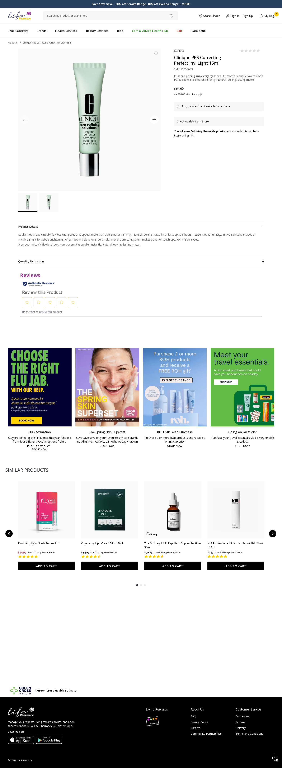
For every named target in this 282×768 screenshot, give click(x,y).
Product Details (28, 226)
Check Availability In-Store (193, 121)
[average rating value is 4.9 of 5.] (28, 556)
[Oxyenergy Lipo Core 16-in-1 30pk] (109, 509)
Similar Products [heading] (26, 470)
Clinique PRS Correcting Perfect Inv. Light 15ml (47, 42)
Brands (41, 31)
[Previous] (9, 533)
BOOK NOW (39, 449)
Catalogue (198, 31)
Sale (180, 31)
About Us (197, 709)
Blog (120, 31)
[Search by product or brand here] (171, 16)
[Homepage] (19, 15)
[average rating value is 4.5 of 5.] (91, 556)
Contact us (242, 716)
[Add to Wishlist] (156, 53)
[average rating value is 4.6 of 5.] (154, 556)
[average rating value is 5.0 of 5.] (217, 556)
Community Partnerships (206, 733)
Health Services (66, 31)
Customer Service (248, 709)
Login (177, 135)
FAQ (193, 716)
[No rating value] (250, 51)
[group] (46, 525)
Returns (240, 722)
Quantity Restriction (31, 261)
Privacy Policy (199, 722)
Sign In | (236, 16)
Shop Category (18, 31)
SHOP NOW (107, 445)
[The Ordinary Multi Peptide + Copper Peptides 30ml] (172, 509)
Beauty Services (97, 31)
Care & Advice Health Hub (150, 31)
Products (12, 42)
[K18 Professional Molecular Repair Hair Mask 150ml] (235, 509)
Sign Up (248, 16)
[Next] (154, 119)
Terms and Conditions (249, 733)
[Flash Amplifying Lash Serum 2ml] (46, 509)
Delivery (241, 728)
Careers (195, 728)
